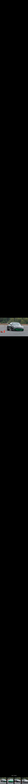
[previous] (2, 390)
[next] (25, 390)
